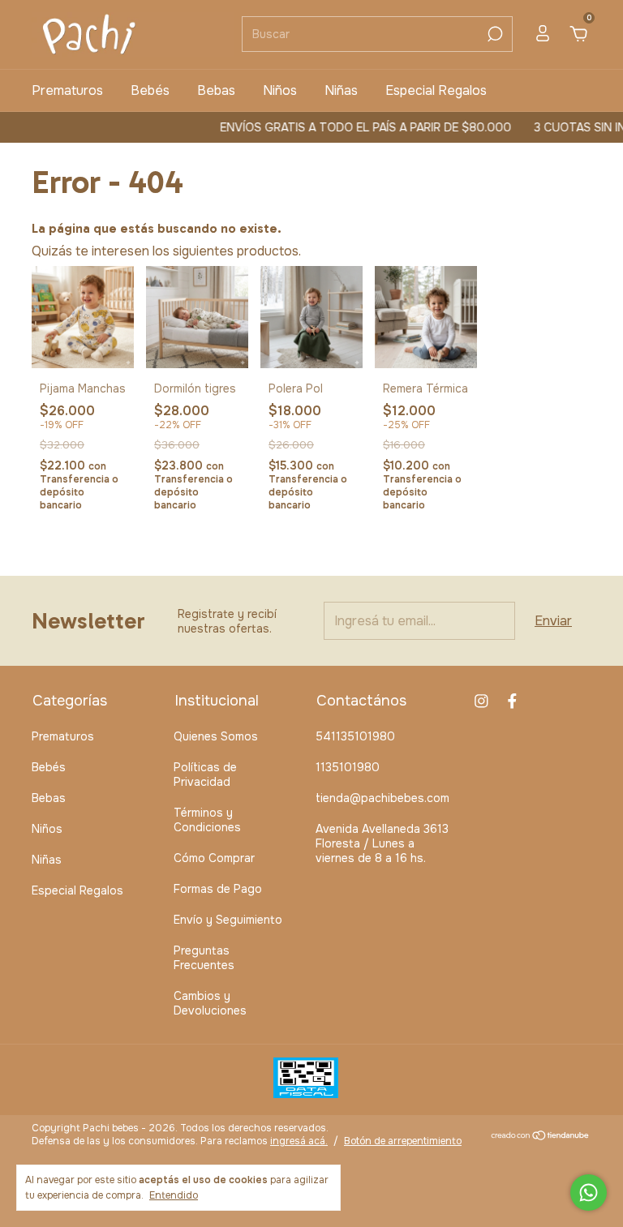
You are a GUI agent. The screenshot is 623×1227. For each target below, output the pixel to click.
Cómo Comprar (214, 858)
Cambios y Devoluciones (210, 1003)
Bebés (150, 90)
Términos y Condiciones (207, 819)
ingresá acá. (299, 1141)
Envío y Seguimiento (228, 919)
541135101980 (355, 736)
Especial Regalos (436, 90)
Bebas (216, 90)
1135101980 (348, 767)
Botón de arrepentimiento (403, 1141)
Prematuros (67, 90)
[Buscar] (494, 34)
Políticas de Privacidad (205, 774)
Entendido (173, 1195)
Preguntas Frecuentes (204, 957)
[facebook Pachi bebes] (512, 701)
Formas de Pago (218, 889)
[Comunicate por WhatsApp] (588, 1192)
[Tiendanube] (540, 1136)
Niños (280, 90)
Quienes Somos (216, 736)
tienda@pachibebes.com (382, 798)
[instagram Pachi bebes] (481, 701)
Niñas (341, 90)
